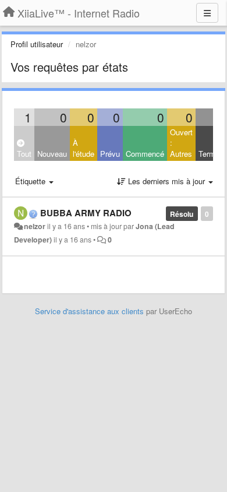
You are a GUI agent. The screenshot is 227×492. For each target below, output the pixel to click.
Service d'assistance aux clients (89, 311)
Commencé (145, 153)
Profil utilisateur (36, 44)
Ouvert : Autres (181, 142)
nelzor (34, 226)
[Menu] (207, 13)
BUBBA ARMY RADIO (86, 212)
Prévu (110, 153)
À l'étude (83, 148)
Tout (24, 153)
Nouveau (52, 153)
